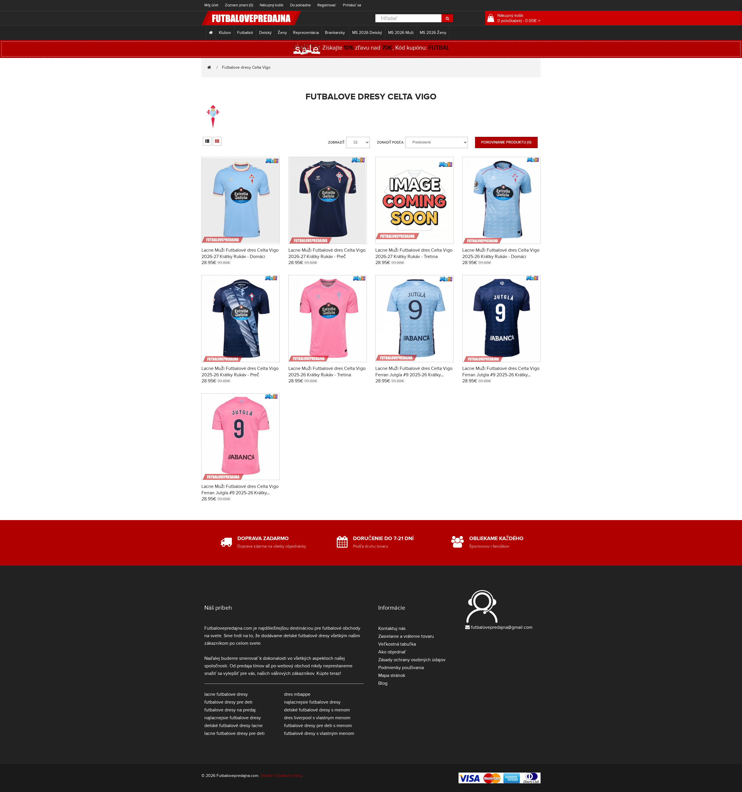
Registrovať (326, 5)
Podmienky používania (401, 668)
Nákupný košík (271, 5)
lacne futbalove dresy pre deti (234, 733)
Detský (265, 32)
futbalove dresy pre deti (228, 702)
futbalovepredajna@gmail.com (501, 627)
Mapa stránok (391, 675)
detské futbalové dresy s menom (317, 710)
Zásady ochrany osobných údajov (411, 660)
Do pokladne (300, 5)
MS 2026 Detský (367, 32)
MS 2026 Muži (401, 32)
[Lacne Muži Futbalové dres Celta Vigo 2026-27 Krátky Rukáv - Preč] (327, 199)
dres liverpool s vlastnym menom (317, 718)
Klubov (225, 32)
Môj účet (211, 5)
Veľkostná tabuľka (397, 644)
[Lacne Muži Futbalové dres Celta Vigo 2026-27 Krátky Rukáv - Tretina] (414, 199)
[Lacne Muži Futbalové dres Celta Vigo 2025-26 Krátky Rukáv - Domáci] (501, 199)
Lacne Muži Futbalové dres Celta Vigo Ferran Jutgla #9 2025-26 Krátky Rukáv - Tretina (240, 493)
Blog (383, 683)
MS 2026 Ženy (433, 32)
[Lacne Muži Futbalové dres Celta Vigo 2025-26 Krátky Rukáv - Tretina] (327, 317)
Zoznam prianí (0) (239, 5)
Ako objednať (392, 652)
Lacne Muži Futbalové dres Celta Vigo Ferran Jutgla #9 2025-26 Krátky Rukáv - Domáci (413, 375)
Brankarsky (335, 32)
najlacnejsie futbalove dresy (232, 718)
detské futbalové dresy (306, 636)
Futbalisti (245, 32)
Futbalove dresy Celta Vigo (246, 67)
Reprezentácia (306, 32)
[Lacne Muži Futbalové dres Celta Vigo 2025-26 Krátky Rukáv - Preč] (240, 317)
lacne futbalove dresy (226, 694)
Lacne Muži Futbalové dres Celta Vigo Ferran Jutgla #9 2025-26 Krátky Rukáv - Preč (500, 375)
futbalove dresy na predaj (230, 710)
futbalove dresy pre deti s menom (318, 726)
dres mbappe (297, 694)
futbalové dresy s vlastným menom (319, 733)
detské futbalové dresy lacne (233, 726)
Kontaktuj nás (391, 628)
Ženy (282, 32)
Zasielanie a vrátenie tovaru (406, 636)
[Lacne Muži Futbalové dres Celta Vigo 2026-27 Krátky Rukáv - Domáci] (240, 199)
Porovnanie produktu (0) (506, 142)
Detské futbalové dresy (281, 775)
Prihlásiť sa (352, 5)
